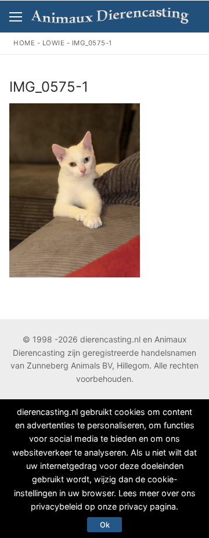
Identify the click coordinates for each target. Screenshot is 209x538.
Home (24, 43)
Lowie (53, 43)
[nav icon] (15, 17)
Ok (105, 524)
